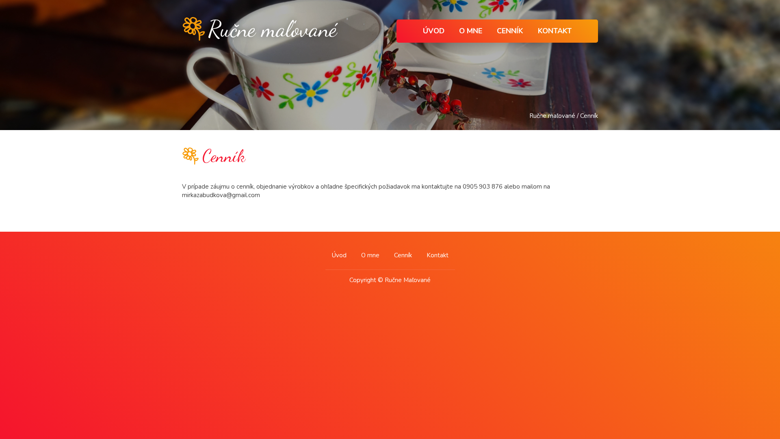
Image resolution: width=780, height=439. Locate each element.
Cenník (510, 31)
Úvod (433, 31)
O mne (470, 31)
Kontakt (555, 31)
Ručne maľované (552, 116)
